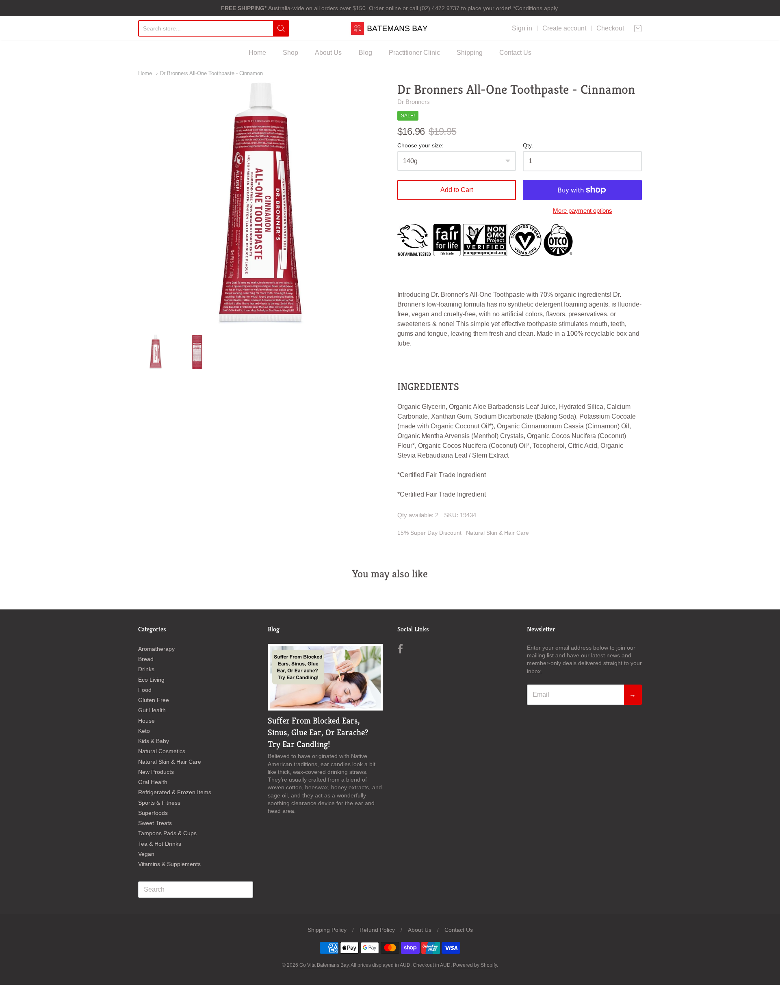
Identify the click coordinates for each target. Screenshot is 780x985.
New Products (156, 772)
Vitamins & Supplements (169, 864)
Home (257, 52)
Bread (146, 659)
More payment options (582, 210)
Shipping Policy (327, 930)
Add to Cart (456, 189)
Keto (144, 731)
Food (145, 690)
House (146, 720)
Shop (290, 52)
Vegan (146, 854)
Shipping (470, 52)
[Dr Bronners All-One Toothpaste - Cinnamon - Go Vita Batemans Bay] (155, 352)
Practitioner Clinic (414, 52)
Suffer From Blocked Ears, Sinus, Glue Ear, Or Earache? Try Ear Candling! (318, 732)
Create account (564, 28)
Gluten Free (153, 700)
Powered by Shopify (475, 965)
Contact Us (515, 52)
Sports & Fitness (159, 802)
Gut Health (152, 710)
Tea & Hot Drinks (159, 843)
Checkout (610, 28)
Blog (365, 52)
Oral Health (152, 782)
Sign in (522, 28)
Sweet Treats (155, 823)
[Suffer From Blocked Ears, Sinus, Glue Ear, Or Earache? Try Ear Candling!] (325, 677)
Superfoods (153, 813)
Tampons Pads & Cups (167, 833)
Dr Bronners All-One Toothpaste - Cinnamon (211, 73)
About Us (328, 52)
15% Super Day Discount (429, 532)
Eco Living (151, 679)
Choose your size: (420, 146)
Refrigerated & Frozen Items (174, 792)
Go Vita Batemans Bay (324, 965)
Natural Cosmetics (161, 751)
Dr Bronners (413, 101)
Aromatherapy (156, 649)
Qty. (528, 146)
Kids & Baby (153, 741)
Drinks (146, 669)
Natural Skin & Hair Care (497, 532)
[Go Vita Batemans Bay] (390, 28)
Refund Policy (377, 930)
